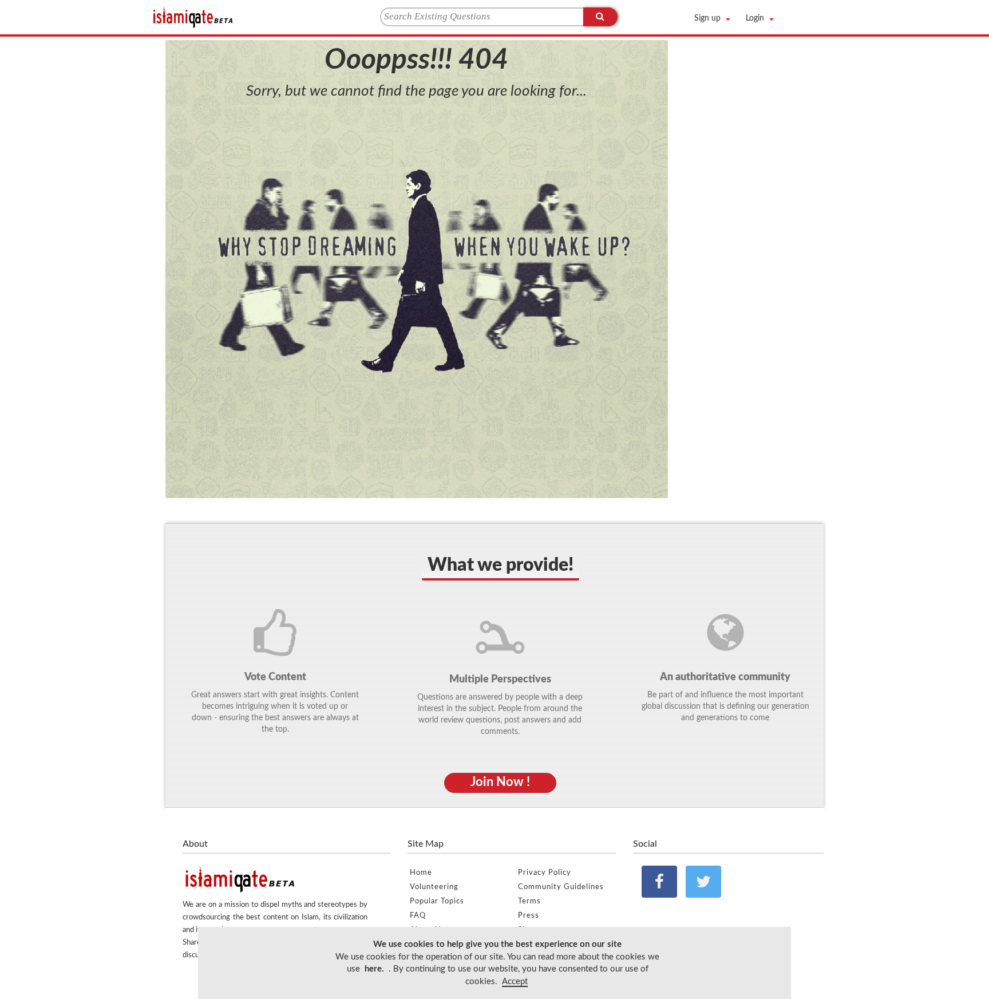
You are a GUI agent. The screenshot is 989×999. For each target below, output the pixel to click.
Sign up (707, 18)
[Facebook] (659, 882)
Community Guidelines (561, 887)
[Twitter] (703, 882)
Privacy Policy (544, 872)
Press (528, 915)
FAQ (418, 915)
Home (421, 872)
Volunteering (434, 887)
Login (755, 18)
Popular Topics (437, 901)
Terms (529, 901)
